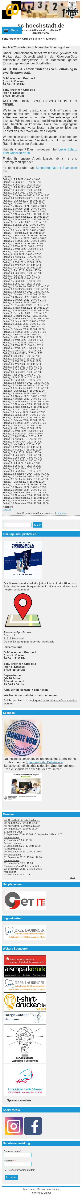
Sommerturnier (11, 837)
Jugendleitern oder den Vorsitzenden (54, 700)
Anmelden (62, 513)
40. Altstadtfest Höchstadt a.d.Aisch (22, 820)
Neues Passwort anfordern (21, 1170)
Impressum (29, 1189)
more (72, 877)
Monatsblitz (10, 872)
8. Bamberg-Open (13, 831)
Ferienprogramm (12, 843)
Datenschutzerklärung (48, 1189)
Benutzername (12, 1151)
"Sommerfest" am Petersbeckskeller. (22, 866)
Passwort (10, 1160)
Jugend (7, 509)
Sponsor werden (19, 1100)
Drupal (47, 1192)
